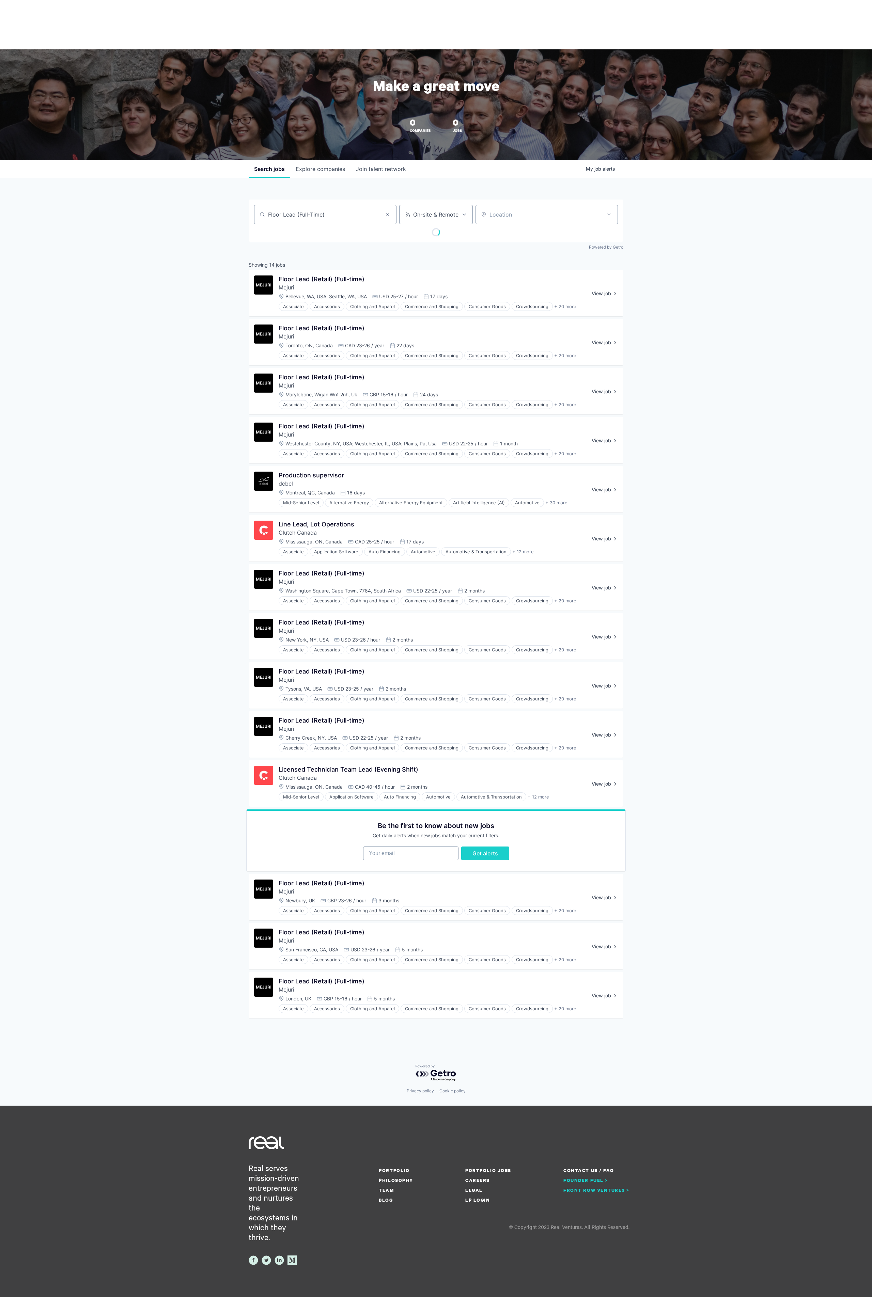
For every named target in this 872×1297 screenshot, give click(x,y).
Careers (477, 1180)
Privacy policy (420, 1090)
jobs (269, 168)
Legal (474, 1190)
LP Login (477, 1200)
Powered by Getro (606, 247)
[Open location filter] (609, 214)
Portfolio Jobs (488, 1170)
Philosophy (396, 1180)
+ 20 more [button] (565, 306)
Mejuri (286, 287)
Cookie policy (452, 1090)
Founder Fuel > (585, 1180)
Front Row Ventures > (596, 1190)
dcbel (286, 483)
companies (320, 168)
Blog (386, 1200)
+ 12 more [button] (523, 551)
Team (386, 1190)
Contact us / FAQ (588, 1170)
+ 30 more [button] (556, 502)
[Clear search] (387, 214)
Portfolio (394, 1170)
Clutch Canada (298, 532)
